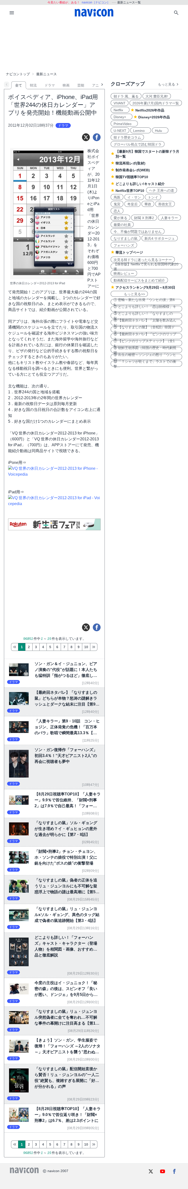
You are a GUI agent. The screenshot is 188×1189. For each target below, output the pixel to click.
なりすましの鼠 (126, 238)
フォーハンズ (124, 245)
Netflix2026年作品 (149, 110)
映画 (66, 85)
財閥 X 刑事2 (144, 218)
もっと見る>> (129, 294)
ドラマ (50, 85)
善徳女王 (165, 204)
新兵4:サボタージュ (159, 238)
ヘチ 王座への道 (161, 190)
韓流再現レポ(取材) (130, 163)
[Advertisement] (94, 45)
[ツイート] (86, 137)
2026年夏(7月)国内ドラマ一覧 (155, 103)
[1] (14, 647)
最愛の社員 (122, 225)
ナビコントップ (18, 74)
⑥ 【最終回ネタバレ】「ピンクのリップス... (145, 336)
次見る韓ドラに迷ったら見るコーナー (143, 260)
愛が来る (120, 218)
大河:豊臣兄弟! (156, 96)
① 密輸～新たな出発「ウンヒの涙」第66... (144, 302)
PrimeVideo (124, 124)
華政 (147, 204)
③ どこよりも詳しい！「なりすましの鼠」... (143, 316)
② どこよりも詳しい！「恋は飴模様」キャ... (145, 309)
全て (18, 85)
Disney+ (121, 117)
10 (86, 647)
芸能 (80, 85)
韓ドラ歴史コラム (127, 137)
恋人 (117, 211)
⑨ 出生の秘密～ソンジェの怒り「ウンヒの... (145, 357)
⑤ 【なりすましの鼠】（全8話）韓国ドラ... (144, 329)
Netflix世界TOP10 (130, 191)
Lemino (140, 131)
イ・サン (134, 197)
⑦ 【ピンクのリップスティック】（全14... (144, 343)
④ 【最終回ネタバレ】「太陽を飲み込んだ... (145, 322)
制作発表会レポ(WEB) (133, 170)
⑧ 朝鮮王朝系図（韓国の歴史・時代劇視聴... (145, 350)
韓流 (33, 85)
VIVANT (120, 103)
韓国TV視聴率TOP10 (132, 177)
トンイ (153, 197)
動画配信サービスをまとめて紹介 (139, 280)
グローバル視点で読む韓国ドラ (138, 144)
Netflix (120, 110)
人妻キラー (169, 218)
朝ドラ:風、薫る (126, 96)
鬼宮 (117, 204)
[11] (93, 647)
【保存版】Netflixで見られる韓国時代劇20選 (146, 266)
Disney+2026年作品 (154, 117)
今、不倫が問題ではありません (138, 232)
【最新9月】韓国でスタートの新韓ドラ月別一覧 (147, 153)
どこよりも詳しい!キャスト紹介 (140, 184)
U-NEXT (120, 131)
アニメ (97, 85)
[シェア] (97, 137)
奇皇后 (132, 204)
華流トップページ (129, 252)
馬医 (117, 197)
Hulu (160, 131)
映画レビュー (124, 273)
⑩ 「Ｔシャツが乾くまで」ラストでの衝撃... (145, 364)
